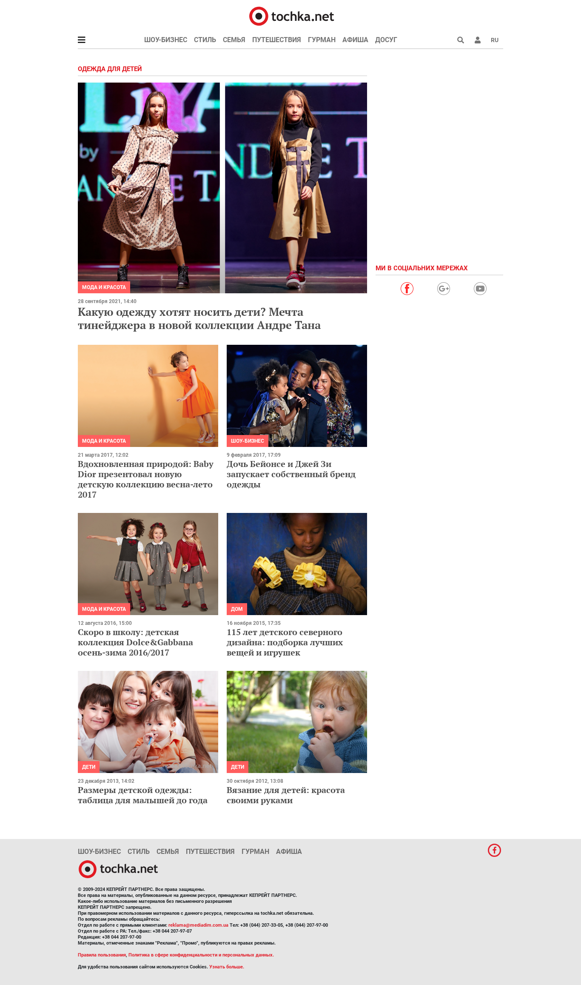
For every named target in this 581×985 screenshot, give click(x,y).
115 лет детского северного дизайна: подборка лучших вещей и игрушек (285, 642)
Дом (237, 609)
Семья (234, 40)
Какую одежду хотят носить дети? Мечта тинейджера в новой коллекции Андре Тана (199, 318)
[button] (477, 40)
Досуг (386, 40)
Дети (88, 767)
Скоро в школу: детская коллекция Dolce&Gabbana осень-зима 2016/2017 (135, 642)
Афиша (355, 40)
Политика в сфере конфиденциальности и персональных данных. (201, 955)
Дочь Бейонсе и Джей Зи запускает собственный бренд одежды (291, 474)
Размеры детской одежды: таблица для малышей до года (143, 795)
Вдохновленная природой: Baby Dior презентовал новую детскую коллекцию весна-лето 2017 (146, 479)
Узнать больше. (226, 967)
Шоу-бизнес (165, 40)
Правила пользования (102, 955)
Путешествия (276, 40)
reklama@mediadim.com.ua (198, 925)
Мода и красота (104, 287)
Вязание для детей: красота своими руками (286, 795)
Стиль (205, 40)
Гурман (322, 40)
